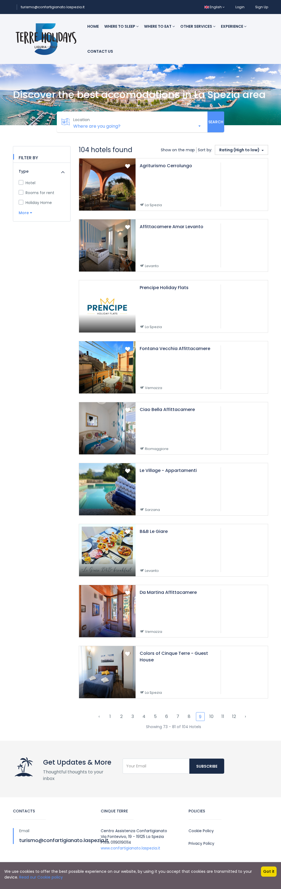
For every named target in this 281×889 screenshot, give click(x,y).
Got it (268, 871)
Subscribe (206, 766)
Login (240, 7)
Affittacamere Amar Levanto (171, 226)
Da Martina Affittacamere (168, 592)
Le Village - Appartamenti (168, 470)
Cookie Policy (201, 831)
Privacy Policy (201, 843)
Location (81, 119)
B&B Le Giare (154, 531)
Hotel (30, 183)
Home (93, 26)
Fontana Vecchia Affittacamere (175, 348)
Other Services (196, 26)
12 (234, 716)
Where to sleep (120, 26)
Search (215, 122)
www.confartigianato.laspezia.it (130, 848)
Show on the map (178, 150)
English (216, 7)
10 (211, 716)
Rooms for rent (40, 192)
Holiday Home (39, 202)
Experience (232, 26)
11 (222, 716)
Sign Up (261, 7)
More (24, 213)
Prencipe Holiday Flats (164, 287)
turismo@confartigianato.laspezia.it (53, 7)
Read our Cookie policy (41, 877)
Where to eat (158, 26)
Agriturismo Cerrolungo (166, 166)
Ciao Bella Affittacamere (167, 409)
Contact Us (100, 51)
